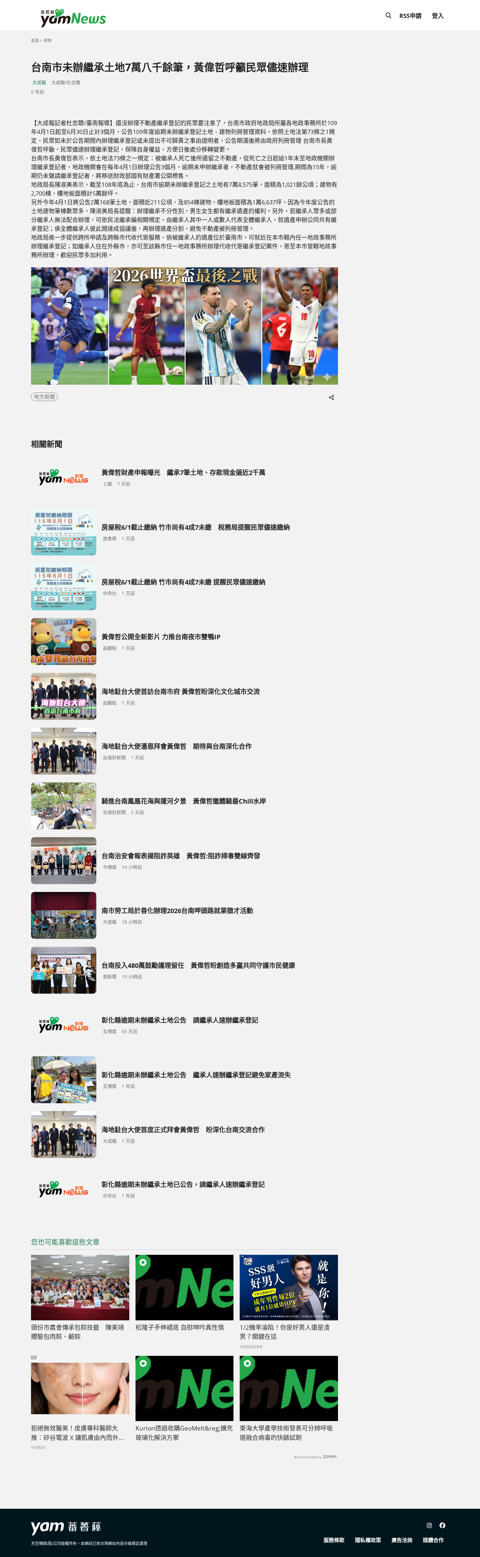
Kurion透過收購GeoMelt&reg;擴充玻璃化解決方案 (184, 1433)
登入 (438, 16)
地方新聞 (44, 396)
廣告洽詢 (402, 1540)
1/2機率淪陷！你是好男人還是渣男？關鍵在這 (285, 1332)
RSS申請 (410, 16)
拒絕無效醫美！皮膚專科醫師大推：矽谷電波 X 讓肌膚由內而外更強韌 (78, 1433)
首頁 (35, 40)
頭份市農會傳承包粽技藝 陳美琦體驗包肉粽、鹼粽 (77, 1332)
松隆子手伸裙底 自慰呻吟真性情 (180, 1327)
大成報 (39, 82)
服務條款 (334, 1540)
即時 (48, 40)
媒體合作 (433, 1540)
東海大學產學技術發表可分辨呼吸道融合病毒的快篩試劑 (286, 1433)
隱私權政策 (368, 1540)
